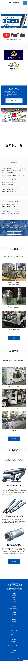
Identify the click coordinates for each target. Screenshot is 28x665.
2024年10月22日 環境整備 (7, 172)
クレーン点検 (8, 206)
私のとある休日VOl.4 (10, 213)
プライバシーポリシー (14, 645)
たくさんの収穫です (9, 209)
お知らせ (14, 632)
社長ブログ (14, 634)
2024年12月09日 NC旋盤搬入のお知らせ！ (11, 170)
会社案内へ (14, 233)
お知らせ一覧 (14, 630)
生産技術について (14, 608)
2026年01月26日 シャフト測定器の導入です (11, 166)
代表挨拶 (14, 595)
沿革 (14, 599)
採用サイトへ (14, 100)
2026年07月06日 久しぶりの (7, 189)
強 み (14, 626)
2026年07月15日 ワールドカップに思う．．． (12, 187)
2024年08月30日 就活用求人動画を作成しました (12, 175)
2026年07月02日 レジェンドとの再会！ (10, 191)
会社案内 (14, 594)
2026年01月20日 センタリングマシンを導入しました (13, 168)
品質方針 (14, 597)
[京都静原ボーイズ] (13, 58)
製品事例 (14, 621)
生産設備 (14, 612)
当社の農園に (8, 204)
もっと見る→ (14, 338)
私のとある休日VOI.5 (10, 211)
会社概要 (14, 601)
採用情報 (14, 639)
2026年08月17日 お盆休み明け (8, 182)
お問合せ (14, 650)
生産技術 (14, 606)
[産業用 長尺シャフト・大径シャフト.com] (14, 27)
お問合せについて (14, 652)
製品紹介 (14, 619)
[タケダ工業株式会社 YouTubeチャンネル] (14, 42)
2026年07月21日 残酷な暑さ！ (8, 184)
